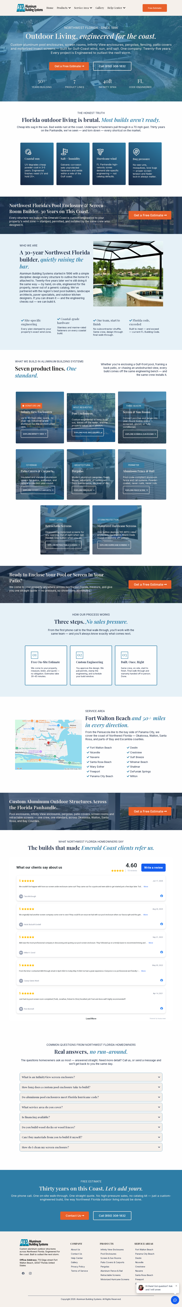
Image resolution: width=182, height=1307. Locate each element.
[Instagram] (30, 1273)
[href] (48, 745)
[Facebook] (23, 1273)
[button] (90, 8)
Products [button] (62, 8)
